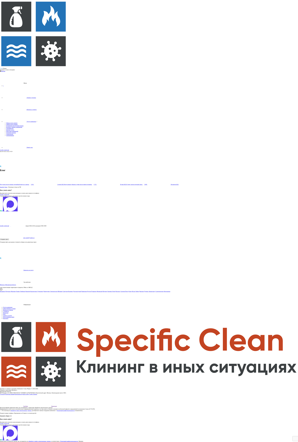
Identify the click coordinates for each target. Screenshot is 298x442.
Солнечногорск (159, 291)
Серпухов (65, 291)
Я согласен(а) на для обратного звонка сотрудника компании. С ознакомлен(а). (42, 410)
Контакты (5, 318)
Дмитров (141, 291)
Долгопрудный (77, 291)
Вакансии (5, 312)
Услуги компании (31, 121)
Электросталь (53, 291)
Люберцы (22, 291)
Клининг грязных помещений (14, 127)
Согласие (2, 394)
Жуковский (100, 291)
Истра (133, 291)
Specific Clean (3, 187)
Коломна (70, 291)
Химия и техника (31, 97)
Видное (105, 291)
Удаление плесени (11, 132)
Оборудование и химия (9, 308)
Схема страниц (33, 394)
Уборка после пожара (12, 124)
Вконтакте (54, 406)
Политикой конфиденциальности (66, 410)
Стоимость (6, 311)
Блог (4, 314)
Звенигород (152, 291)
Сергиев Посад (124, 291)
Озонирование (10, 135)
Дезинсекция (9, 134)
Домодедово (46, 291)
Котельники (167, 291)
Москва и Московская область (8, 284)
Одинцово (40, 291)
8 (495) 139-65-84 (4, 150)
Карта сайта (26, 394)
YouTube (25, 406)
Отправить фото (4, 239)
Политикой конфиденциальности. (69, 441)
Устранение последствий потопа (14, 125)
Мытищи (13, 291)
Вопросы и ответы (31, 109)
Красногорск (33, 291)
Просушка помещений (12, 131)
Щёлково (60, 291)
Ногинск (117, 291)
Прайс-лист (29, 147)
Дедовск (146, 291)
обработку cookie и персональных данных (39, 441)
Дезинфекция (9, 128)
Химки (18, 291)
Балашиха (2, 291)
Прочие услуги (10, 130)
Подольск (8, 291)
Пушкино (93, 291)
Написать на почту (28, 270)
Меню (25, 83)
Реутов (89, 291)
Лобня (137, 291)
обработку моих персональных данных (21, 410)
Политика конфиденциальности (13, 394)
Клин (130, 291)
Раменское (84, 291)
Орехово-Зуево (111, 291)
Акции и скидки (7, 315)
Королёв (28, 291)
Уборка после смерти (11, 123)
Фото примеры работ (8, 317)
